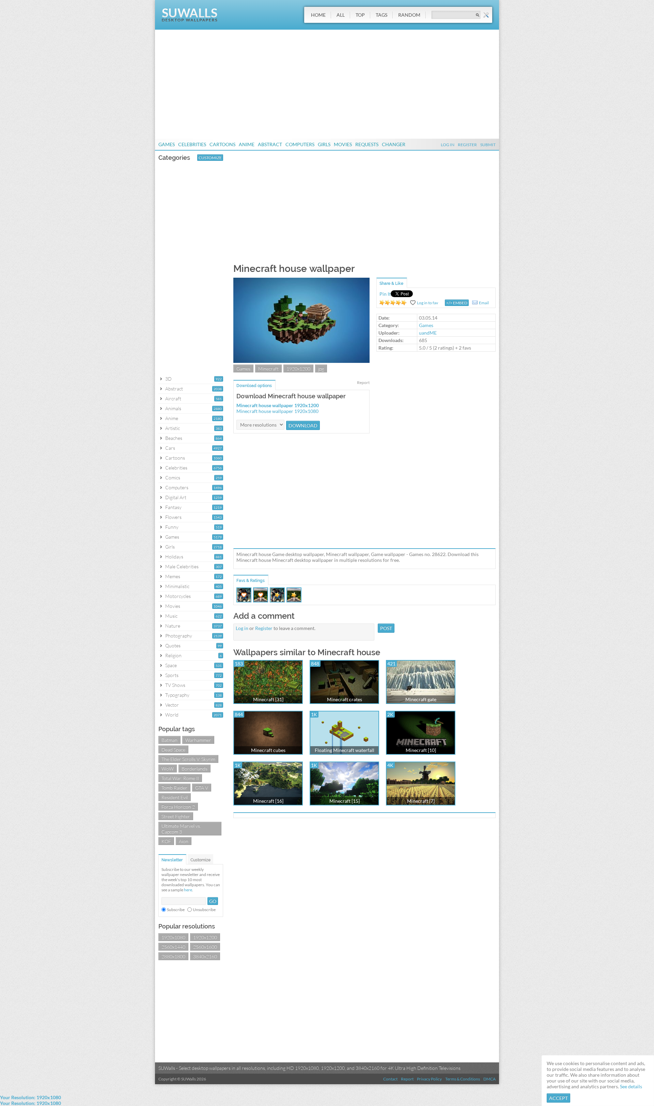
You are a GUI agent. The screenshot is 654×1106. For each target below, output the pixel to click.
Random (409, 15)
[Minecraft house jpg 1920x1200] (301, 361)
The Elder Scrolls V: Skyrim (188, 759)
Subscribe (176, 909)
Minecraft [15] (344, 801)
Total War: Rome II (180, 778)
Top (360, 15)
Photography (178, 636)
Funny (171, 527)
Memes (172, 576)
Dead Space (173, 749)
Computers (299, 144)
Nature (172, 626)
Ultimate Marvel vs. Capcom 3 (181, 828)
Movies (343, 144)
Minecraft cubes (268, 750)
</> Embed (456, 302)
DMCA (489, 1078)
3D (168, 379)
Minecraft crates (344, 699)
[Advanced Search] (486, 15)
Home (318, 15)
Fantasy (173, 507)
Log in (242, 628)
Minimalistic (177, 586)
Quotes (173, 645)
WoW (167, 768)
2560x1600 (205, 947)
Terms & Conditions (462, 1078)
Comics (172, 477)
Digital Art (175, 497)
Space (171, 665)
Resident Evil (174, 797)
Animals (173, 408)
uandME (428, 333)
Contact (390, 1078)
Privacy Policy (429, 1078)
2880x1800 (173, 956)
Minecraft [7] (421, 801)
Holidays (174, 556)
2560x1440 (173, 947)
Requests (366, 144)
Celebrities (192, 144)
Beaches (173, 438)
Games (166, 144)
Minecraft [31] (268, 699)
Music (171, 616)
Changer (393, 144)
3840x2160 (205, 956)
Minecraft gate (420, 699)
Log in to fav (427, 302)
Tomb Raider (174, 787)
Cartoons (222, 144)
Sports (171, 675)
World (171, 715)
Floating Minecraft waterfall (344, 750)
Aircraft (173, 398)
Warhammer (198, 740)
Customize (210, 157)
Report (363, 382)
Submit (488, 144)
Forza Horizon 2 (178, 807)
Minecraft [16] (268, 801)
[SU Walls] (189, 20)
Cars (170, 448)
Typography (177, 695)
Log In (447, 144)
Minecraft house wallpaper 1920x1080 (277, 411)
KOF (166, 841)
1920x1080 (173, 937)
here (188, 889)
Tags (381, 15)
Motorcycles (178, 596)
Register (467, 144)
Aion (183, 841)
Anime (246, 144)
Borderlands (194, 768)
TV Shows (175, 685)
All (341, 15)
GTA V (201, 787)
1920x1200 (205, 937)
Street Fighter (175, 816)
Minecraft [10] (421, 750)
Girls (324, 144)
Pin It (385, 294)
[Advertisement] (327, 84)
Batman (169, 740)
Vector (172, 705)
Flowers (173, 517)
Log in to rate (393, 302)
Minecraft (268, 368)
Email (484, 302)
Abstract (270, 144)
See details (631, 1086)
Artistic (172, 428)
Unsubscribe (204, 909)
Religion (173, 655)
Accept (558, 1098)
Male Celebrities (182, 566)
